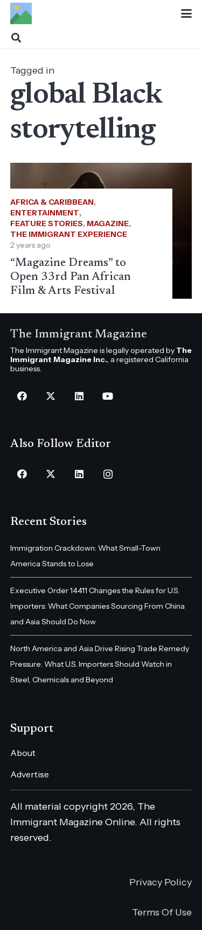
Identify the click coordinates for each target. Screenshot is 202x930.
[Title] (21, 13)
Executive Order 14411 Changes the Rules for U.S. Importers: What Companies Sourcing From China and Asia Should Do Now (97, 606)
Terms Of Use (162, 912)
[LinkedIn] (79, 396)
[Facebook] (22, 396)
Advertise (29, 774)
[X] (51, 396)
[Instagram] (108, 474)
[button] (186, 13)
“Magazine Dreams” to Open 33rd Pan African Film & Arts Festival (70, 277)
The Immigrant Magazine (78, 335)
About (23, 752)
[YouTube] (108, 396)
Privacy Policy (160, 882)
